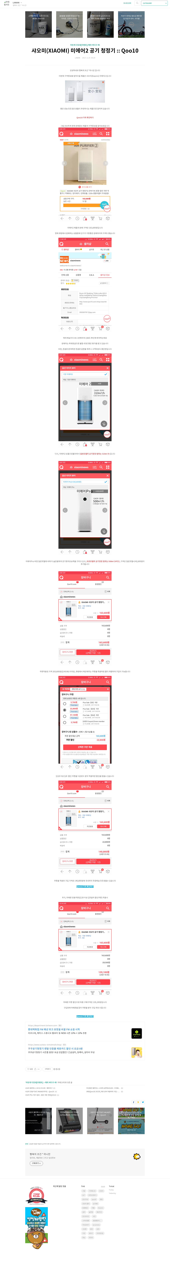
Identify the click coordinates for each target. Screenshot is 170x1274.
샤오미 (101, 1191)
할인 (91, 1229)
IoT (83, 1195)
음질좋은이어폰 (97, 1221)
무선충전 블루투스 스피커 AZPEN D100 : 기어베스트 (103, 1088)
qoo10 (94, 1199)
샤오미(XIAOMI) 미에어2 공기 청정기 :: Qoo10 (85, 51)
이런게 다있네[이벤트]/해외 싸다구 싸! (85, 45)
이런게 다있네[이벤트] (34, 1082)
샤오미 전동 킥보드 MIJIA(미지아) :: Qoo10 (39, 1092)
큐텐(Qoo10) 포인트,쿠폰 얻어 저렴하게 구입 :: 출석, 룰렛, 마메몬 (103, 1092)
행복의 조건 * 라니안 (40, 1154)
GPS (98, 1229)
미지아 (91, 1238)
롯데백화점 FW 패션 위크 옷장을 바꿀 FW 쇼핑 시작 (54, 1029)
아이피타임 (100, 1233)
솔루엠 (91, 1212)
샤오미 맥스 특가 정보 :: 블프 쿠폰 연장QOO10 (40, 1095)
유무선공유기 (92, 1195)
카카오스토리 (138, 1102)
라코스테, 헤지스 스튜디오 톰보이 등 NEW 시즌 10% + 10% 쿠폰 (57, 1033)
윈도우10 (85, 1199)
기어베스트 (92, 1191)
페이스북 (133, 1102)
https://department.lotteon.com (42, 1026)
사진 (94, 1216)
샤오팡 (84, 1229)
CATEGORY (147, 3)
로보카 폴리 (85, 1204)
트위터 (143, 1102)
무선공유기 (85, 1225)
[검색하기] (137, 3)
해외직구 (99, 1212)
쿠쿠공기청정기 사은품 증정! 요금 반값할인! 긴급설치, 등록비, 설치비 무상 (61, 1052)
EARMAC (85, 1208)
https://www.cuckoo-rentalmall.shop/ (45, 1045)
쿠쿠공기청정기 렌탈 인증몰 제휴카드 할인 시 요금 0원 (55, 1048)
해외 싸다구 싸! (51, 1082)
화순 (83, 1238)
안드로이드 (85, 1216)
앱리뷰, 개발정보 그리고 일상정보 (42, 1158)
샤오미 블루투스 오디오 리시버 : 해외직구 (38, 1088)
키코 (83, 1233)
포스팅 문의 (127, 3)
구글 (83, 1191)
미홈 (93, 1208)
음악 (83, 1212)
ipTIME (95, 1204)
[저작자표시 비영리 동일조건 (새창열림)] (56, 1069)
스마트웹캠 (85, 1221)
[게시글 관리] (38, 1069)
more (103, 1186)
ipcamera (96, 1225)
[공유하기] (35, 1069)
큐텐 (101, 1199)
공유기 (91, 1233)
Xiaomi (100, 1208)
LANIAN (16, 3)
